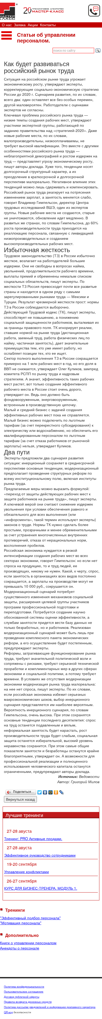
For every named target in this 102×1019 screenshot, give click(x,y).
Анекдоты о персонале (19, 948)
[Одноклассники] (56, 791)
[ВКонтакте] (45, 791)
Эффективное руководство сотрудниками (40, 855)
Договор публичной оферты (21, 997)
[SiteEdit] (67, 791)
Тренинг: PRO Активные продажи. (33, 838)
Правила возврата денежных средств (28, 1002)
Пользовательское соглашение (23, 991)
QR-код (8, 1012)
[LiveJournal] (61, 791)
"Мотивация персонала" (20, 922)
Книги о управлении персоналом (28, 942)
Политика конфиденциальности (24, 986)
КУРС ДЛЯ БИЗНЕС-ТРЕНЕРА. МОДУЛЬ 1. (40, 888)
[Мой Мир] (50, 791)
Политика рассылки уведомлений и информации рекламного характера (49, 1007)
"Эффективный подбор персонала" (30, 917)
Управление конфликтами (26, 871)
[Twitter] (39, 791)
